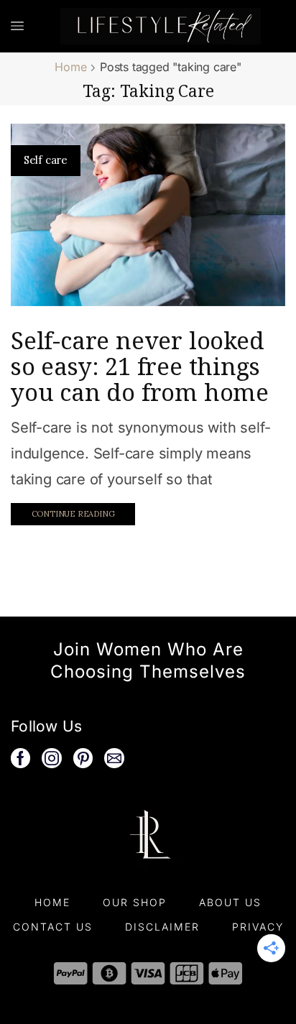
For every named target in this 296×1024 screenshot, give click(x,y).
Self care (46, 160)
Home (70, 67)
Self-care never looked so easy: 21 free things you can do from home (140, 366)
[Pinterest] (83, 758)
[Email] (114, 758)
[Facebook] (20, 758)
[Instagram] (52, 758)
